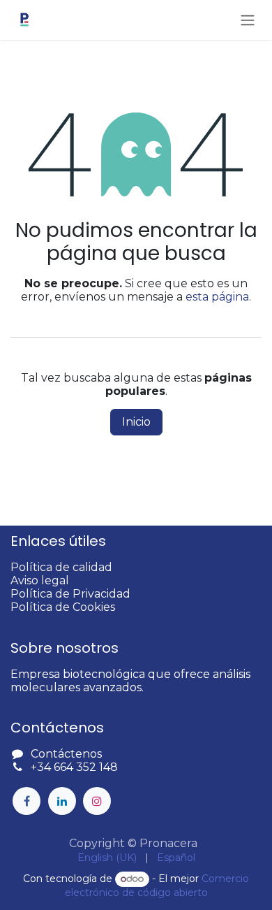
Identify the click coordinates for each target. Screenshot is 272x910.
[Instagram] (97, 801)
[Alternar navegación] (248, 20)
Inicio (136, 421)
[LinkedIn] (62, 801)
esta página (217, 296)
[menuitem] (107, 858)
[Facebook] (26, 801)
